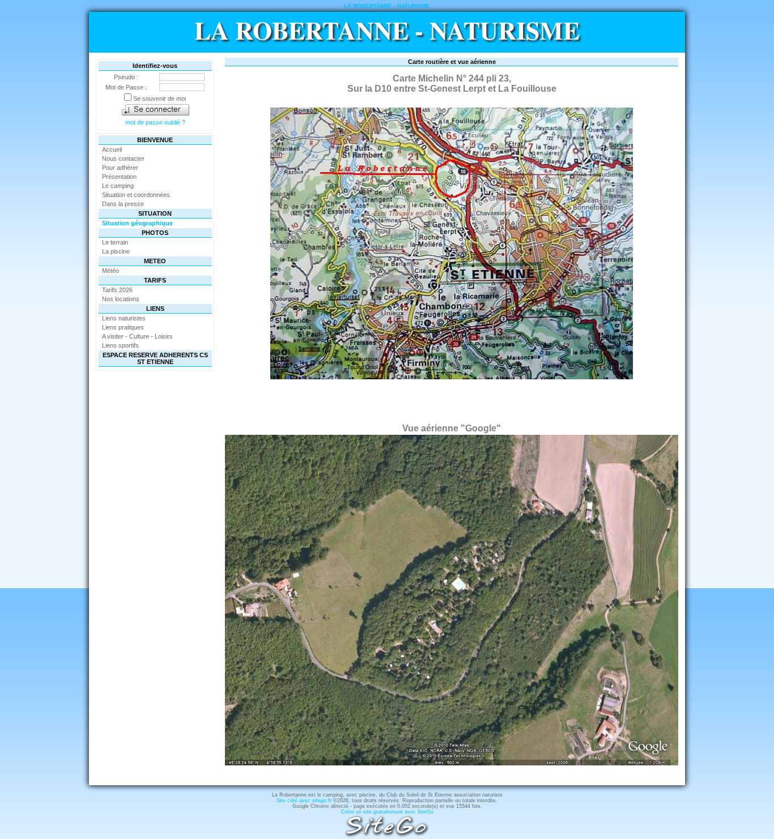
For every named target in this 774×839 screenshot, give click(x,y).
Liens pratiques (123, 327)
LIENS (155, 308)
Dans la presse (123, 203)
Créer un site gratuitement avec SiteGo (387, 812)
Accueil (112, 149)
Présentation (119, 176)
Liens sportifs (120, 345)
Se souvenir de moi (158, 98)
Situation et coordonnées (136, 194)
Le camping (118, 185)
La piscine (116, 251)
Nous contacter (123, 158)
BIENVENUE (155, 139)
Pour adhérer (120, 167)
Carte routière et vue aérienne (452, 61)
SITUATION (155, 213)
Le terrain (115, 242)
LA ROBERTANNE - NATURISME (387, 30)
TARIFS (155, 280)
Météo (110, 270)
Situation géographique (137, 223)
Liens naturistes (124, 318)
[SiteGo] (387, 835)
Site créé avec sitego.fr (304, 800)
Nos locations (120, 299)
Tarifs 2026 (117, 289)
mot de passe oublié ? (155, 122)
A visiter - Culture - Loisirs (137, 336)
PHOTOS (155, 232)
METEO (155, 261)
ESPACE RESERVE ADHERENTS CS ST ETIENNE (155, 358)
